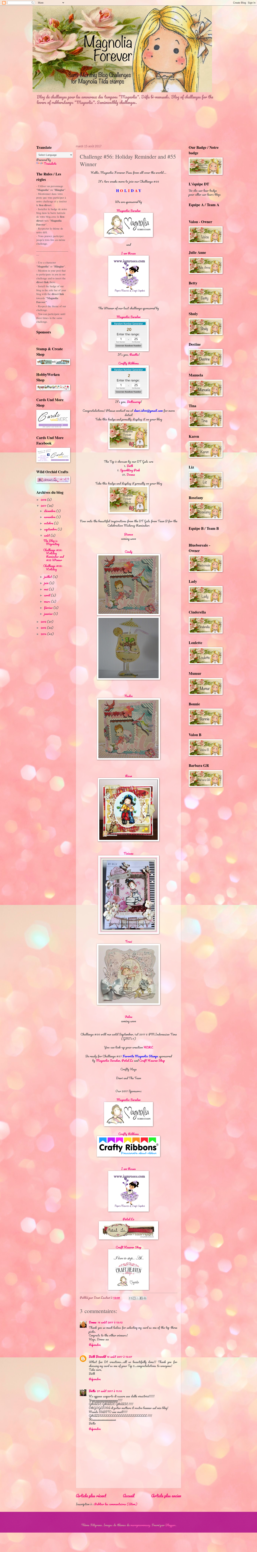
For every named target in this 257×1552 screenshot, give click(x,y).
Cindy (128, 551)
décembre (50, 510)
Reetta (133, 354)
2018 (44, 499)
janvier (48, 613)
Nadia (128, 695)
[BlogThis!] (134, 1298)
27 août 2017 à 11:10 (109, 1390)
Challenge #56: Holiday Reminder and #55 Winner (53, 555)
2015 (44, 627)
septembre (51, 529)
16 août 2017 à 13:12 (110, 1322)
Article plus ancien (166, 1495)
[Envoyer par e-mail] (130, 1298)
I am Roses (128, 253)
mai (46, 589)
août (47, 535)
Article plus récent (91, 1495)
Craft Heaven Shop (152, 1060)
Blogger (170, 1525)
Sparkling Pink (130, 470)
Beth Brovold (97, 1356)
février (48, 607)
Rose (128, 775)
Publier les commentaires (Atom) (115, 1504)
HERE (148, 1047)
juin (46, 583)
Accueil (129, 1495)
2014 (44, 633)
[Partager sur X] (138, 1298)
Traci (128, 941)
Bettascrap (134, 401)
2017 (44, 505)
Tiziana (128, 853)
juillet (48, 576)
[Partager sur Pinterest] (145, 1298)
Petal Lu (128, 1060)
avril (47, 595)
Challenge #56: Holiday (52, 567)
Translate (50, 163)
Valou (128, 1016)
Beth (130, 465)
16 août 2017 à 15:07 (119, 1356)
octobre (49, 523)
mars (47, 601)
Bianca (128, 534)
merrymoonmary (140, 1525)
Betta (92, 1390)
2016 (44, 621)
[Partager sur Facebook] (141, 1298)
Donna (131, 474)
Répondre (95, 1344)
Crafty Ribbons (128, 363)
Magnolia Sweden (128, 210)
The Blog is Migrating (51, 542)
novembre (50, 517)
